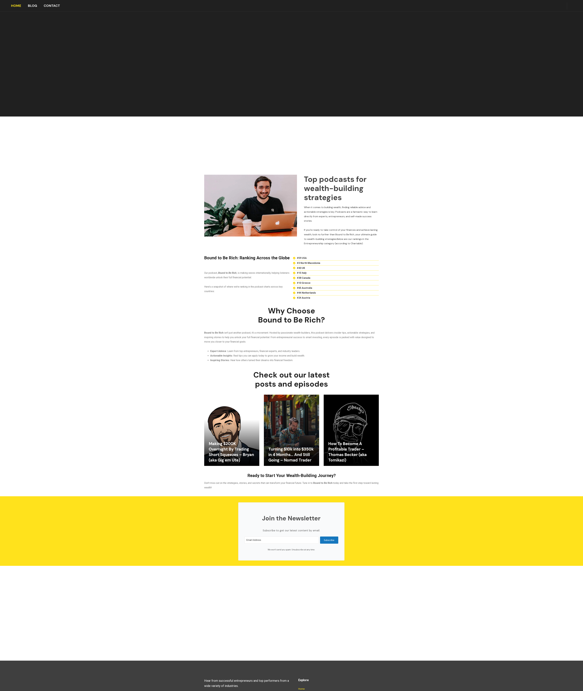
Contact (52, 5)
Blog (32, 5)
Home (16, 5)
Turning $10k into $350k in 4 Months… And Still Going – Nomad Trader (291, 455)
